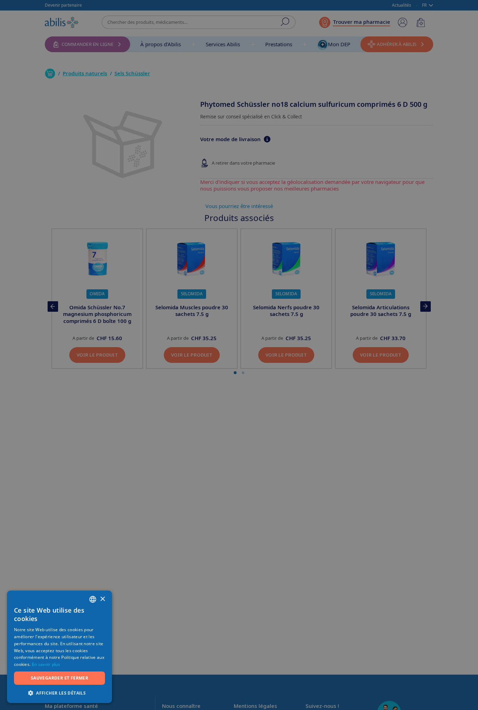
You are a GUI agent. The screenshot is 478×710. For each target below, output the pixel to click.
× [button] (102, 599)
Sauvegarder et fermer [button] (59, 678)
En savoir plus (46, 664)
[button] (59, 692)
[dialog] (239, 355)
